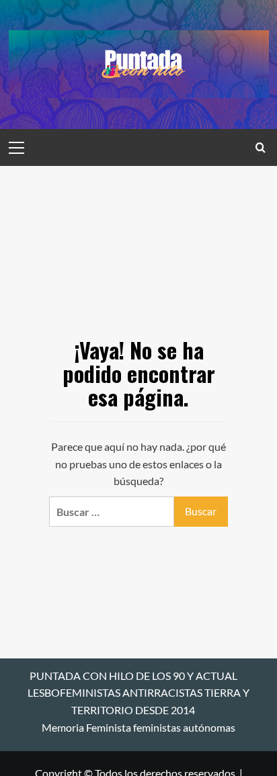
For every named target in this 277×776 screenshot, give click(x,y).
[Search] (260, 147)
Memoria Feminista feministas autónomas (138, 727)
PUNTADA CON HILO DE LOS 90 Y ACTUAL (133, 675)
